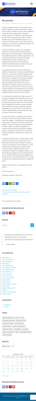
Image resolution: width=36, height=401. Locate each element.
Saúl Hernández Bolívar (9, 292)
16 (22, 365)
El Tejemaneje (19, 323)
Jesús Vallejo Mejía (7, 265)
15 (17, 365)
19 (3, 368)
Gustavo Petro (7, 326)
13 (8, 365)
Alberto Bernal (6, 257)
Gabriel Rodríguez (7, 261)
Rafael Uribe (5, 286)
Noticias (6, 306)
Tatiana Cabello (6, 294)
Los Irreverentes (7, 273)
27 (8, 371)
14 (12, 365)
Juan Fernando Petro (19, 326)
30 (22, 371)
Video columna (7, 335)
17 (26, 365)
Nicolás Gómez (6, 280)
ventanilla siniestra (25, 332)
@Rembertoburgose (8, 171)
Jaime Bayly (5, 263)
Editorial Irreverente (9, 320)
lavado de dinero (8, 329)
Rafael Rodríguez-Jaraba (9, 284)
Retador (4, 290)
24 (26, 368)
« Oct (3, 376)
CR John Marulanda (8, 259)
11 (31, 362)
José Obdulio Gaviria (8, 269)
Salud (17, 332)
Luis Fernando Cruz (7, 276)
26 (3, 371)
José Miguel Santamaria (9, 267)
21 (12, 368)
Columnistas (28, 23)
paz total (25, 329)
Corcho (17, 317)
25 (31, 368)
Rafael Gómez (6, 282)
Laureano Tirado (7, 271)
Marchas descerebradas (10, 190)
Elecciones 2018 (21, 320)
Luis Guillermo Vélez (8, 278)
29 (17, 371)
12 (3, 365)
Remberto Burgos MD (17, 23)
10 (26, 362)
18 (31, 365)
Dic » (7, 376)
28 (12, 371)
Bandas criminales (8, 317)
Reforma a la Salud (8, 332)
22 (17, 368)
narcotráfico (17, 329)
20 (8, 368)
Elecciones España (8, 323)
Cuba (22, 317)
